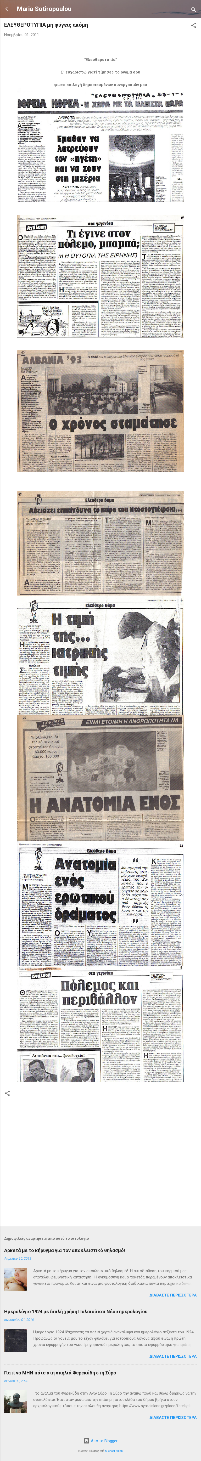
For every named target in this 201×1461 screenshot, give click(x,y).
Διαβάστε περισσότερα (173, 1295)
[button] (194, 26)
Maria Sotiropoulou (44, 9)
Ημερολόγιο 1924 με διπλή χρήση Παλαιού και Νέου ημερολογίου (76, 1311)
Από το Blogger (104, 1441)
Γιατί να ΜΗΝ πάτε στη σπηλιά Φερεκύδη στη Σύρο (60, 1372)
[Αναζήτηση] (194, 11)
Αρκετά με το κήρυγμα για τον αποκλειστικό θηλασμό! (64, 1250)
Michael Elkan (114, 1451)
